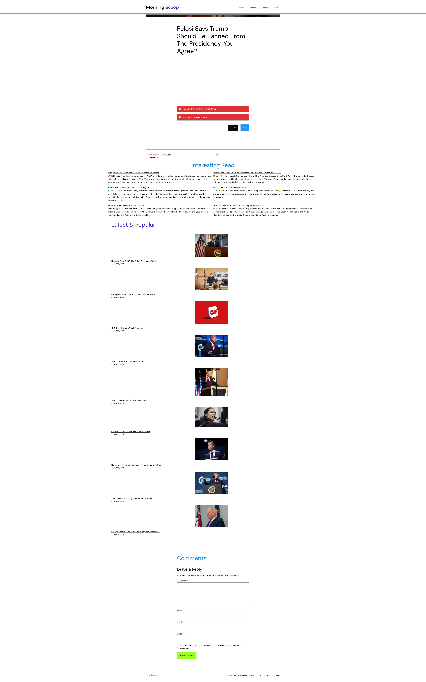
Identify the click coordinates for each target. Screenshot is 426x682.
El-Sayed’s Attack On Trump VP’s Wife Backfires (133, 294)
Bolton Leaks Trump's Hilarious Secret (230, 187)
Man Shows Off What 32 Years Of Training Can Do (130, 187)
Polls (169, 154)
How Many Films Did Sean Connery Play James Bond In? (238, 205)
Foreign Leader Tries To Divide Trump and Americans (135, 531)
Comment (182, 580)
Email (180, 622)
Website (180, 634)
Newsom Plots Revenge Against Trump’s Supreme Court (137, 465)
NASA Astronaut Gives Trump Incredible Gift (128, 205)
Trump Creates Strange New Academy (129, 361)
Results (233, 127)
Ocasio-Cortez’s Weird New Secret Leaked (130, 431)
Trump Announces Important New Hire (129, 400)
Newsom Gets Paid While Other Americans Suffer (134, 261)
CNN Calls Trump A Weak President (127, 328)
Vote (245, 127)
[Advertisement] (213, 75)
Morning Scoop (153, 675)
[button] (215, 109)
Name (180, 610)
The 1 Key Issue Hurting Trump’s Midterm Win (131, 498)
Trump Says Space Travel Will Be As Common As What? (133, 172)
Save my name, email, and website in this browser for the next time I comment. (211, 647)
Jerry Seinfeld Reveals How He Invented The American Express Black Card (247, 172)
